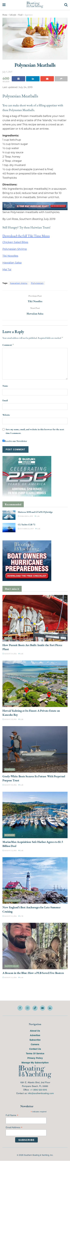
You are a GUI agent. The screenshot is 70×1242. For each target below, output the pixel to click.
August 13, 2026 (10, 850)
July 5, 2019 (7, 71)
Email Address (14, 1127)
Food (20, 14)
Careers (35, 1044)
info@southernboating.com (41, 1093)
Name (5, 385)
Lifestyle (13, 14)
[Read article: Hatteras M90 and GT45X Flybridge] (8, 515)
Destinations (12, 900)
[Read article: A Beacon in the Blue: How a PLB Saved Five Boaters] (35, 946)
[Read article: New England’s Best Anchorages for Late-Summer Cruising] (35, 880)
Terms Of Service (35, 1053)
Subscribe (35, 1039)
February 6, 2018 (26, 516)
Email (5, 400)
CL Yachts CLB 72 (26, 524)
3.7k (21, 916)
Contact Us (35, 1048)
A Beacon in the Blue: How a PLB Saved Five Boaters (33, 973)
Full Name (12, 1115)
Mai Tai (6, 269)
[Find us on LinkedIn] (50, 1007)
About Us (35, 1030)
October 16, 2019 (26, 529)
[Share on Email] (47, 78)
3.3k (38, 516)
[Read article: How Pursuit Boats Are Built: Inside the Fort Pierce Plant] (35, 618)
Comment (8, 345)
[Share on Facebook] (18, 78)
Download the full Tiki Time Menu (26, 235)
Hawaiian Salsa (11, 262)
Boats (8, 638)
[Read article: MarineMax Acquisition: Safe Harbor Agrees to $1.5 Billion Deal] (35, 815)
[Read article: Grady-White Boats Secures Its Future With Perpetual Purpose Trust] (35, 749)
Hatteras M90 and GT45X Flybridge (35, 511)
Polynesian (37, 283)
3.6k (21, 654)
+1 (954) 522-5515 (38, 1089)
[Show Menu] (4, 5)
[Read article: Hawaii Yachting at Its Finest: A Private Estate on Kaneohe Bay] (35, 684)
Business (9, 769)
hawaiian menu (18, 283)
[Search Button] (66, 5)
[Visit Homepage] (35, 5)
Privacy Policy (35, 1057)
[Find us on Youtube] (42, 1007)
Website (6, 414)
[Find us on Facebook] (20, 1007)
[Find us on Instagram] (27, 1007)
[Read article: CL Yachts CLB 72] (8, 527)
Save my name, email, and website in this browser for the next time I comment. (35, 431)
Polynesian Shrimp (14, 248)
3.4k (21, 785)
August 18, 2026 (10, 719)
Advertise (35, 1035)
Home (4, 14)
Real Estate (11, 704)
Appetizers (29, 14)
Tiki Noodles (10, 255)
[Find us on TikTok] (35, 1008)
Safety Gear (11, 966)
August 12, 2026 (10, 916)
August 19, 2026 (10, 654)
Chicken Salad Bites (15, 242)
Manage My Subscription (35, 1062)
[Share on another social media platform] (61, 78)
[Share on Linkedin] (33, 78)
